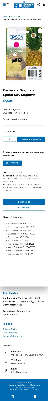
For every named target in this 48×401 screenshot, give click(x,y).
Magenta (8, 187)
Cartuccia (19, 185)
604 (10, 185)
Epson (29, 185)
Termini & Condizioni (13, 336)
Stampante (9, 190)
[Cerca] (8, 4)
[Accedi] (38, 4)
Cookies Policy (10, 333)
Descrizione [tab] (24, 202)
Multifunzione (22, 187)
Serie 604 (8, 181)
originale (36, 187)
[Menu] (4, 4)
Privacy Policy (10, 329)
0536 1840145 (18, 363)
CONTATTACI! (12, 163)
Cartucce (21, 176)
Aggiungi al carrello (31, 139)
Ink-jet (38, 185)
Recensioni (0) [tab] (24, 208)
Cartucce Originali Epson (25, 178)
